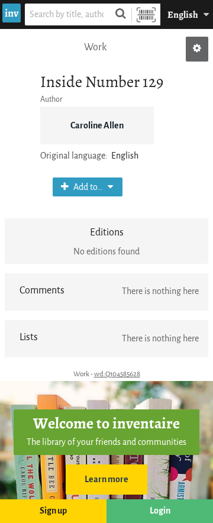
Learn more (106, 479)
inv (11, 13)
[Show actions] (197, 49)
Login (160, 510)
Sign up (53, 510)
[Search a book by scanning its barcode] (146, 14)
